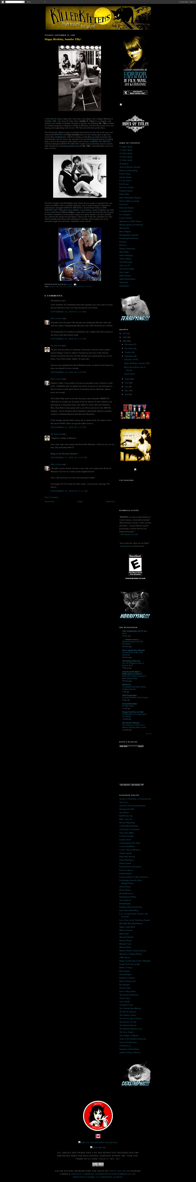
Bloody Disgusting (127, 822)
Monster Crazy (125, 944)
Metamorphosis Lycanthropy (131, 225)
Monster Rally (125, 947)
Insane (124, 633)
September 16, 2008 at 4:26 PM (68, 372)
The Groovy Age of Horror (130, 1018)
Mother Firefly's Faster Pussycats (133, 951)
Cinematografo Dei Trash (129, 843)
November (129, 348)
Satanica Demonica (127, 248)
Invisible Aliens (128, 706)
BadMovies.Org (126, 816)
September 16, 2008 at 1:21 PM (68, 339)
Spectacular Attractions (128, 995)
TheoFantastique (129, 695)
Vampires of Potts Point (129, 1049)
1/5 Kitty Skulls (125, 147)
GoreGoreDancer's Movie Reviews (133, 877)
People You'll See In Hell (132, 712)
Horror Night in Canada (82, 286)
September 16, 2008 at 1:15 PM (68, 312)
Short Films (124, 252)
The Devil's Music (126, 269)
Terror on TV (124, 265)
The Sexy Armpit (126, 1032)
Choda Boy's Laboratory (129, 829)
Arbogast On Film (126, 809)
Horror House (125, 887)
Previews (123, 242)
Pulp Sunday (124, 971)
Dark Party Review (127, 856)
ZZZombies (124, 286)
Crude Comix (125, 174)
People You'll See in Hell (129, 964)
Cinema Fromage (126, 836)
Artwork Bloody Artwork (129, 167)
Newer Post (49, 501)
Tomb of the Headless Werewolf (132, 1039)
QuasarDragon (125, 974)
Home (80, 501)
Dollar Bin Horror (126, 860)
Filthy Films (67, 286)
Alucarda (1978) (131, 359)
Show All (148, 733)
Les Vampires (125, 215)
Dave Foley (95, 208)
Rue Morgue (124, 985)
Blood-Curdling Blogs (128, 170)
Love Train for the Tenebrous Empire (134, 920)
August (128, 379)
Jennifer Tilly (50, 121)
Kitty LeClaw (56, 318)
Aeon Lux (123, 802)
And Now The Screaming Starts (132, 806)
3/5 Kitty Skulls (125, 153)
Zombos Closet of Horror (129, 1052)
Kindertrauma (126, 546)
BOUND (58, 135)
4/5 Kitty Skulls (125, 157)
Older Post (110, 501)
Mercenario (124, 934)
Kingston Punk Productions (130, 907)
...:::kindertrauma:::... (131, 639)
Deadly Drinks (125, 177)
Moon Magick (125, 231)
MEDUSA (126, 685)
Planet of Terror (125, 967)
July (127, 383)
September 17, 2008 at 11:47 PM (69, 457)
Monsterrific (124, 228)
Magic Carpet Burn (127, 927)
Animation (123, 164)
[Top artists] (131, 746)
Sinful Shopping (126, 255)
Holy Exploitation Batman (130, 198)
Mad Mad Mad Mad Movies (131, 923)
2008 (124, 341)
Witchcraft (123, 282)
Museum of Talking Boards (130, 954)
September (129, 356)
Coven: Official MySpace (129, 850)
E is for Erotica (125, 181)
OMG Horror (124, 957)
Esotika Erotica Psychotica (130, 867)
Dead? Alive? (129, 374)
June (127, 387)
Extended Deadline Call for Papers (135, 697)
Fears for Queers (126, 870)
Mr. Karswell (56, 346)
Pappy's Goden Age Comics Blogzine (135, 961)
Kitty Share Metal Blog (128, 910)
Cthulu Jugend (125, 853)
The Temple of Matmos (129, 1035)
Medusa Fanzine (126, 930)
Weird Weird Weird (127, 279)
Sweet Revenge (125, 262)
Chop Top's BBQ (126, 833)
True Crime (124, 272)
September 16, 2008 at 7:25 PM (68, 427)
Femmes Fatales (55, 286)
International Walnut (127, 897)
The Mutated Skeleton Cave (130, 1029)
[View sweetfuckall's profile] (136, 785)
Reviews (122, 245)
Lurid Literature (125, 218)
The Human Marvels (131, 661)
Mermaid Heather (126, 937)
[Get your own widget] (125, 785)
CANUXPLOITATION (128, 826)
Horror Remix (125, 890)
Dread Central (125, 863)
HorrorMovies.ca (126, 893)
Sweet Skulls (124, 1001)
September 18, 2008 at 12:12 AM (69, 491)
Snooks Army (125, 988)
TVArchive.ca (125, 1046)
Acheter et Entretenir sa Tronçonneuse (135, 799)
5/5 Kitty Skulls (125, 160)
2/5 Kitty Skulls (125, 150)
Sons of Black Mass (127, 991)
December (129, 344)
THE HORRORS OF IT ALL (135, 631)
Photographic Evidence (129, 235)
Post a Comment (51, 497)
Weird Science (125, 276)
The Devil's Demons (130, 723)
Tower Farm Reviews (128, 1042)
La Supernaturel (126, 211)
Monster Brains (125, 940)
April (127, 394)
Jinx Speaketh (125, 900)
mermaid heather (129, 704)
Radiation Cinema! (127, 978)
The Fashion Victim (127, 1015)
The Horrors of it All (129, 534)
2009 (124, 337)
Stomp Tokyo (125, 998)
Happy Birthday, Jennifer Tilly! (63, 39)
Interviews (123, 204)
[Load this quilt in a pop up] (142, 785)
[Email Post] (75, 284)
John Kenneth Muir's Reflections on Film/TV (132, 673)
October (128, 352)
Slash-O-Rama (125, 259)
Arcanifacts (124, 812)
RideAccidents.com (127, 981)
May (127, 390)
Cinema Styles (125, 840)
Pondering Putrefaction (128, 238)
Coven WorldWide (127, 846)
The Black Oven (126, 1005)
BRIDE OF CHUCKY (101, 141)
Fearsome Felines (126, 187)
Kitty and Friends (126, 208)
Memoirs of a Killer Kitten (130, 221)
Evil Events (124, 184)
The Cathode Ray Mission (133, 650)
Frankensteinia (125, 873)
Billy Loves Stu (125, 819)
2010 (124, 333)
